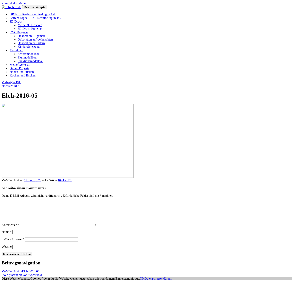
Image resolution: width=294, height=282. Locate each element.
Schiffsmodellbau (29, 54)
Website (7, 246)
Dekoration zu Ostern (31, 43)
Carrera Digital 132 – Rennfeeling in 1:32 (36, 18)
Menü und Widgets (34, 7)
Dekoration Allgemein (32, 36)
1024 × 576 (65, 180)
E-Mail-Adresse (13, 239)
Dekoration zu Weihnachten (35, 39)
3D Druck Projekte (30, 28)
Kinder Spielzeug (29, 46)
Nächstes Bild (10, 85)
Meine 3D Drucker (30, 25)
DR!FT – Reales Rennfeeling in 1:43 (33, 14)
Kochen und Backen (23, 75)
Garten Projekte (19, 68)
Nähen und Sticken (22, 71)
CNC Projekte (19, 32)
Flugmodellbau (27, 57)
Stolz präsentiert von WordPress (22, 275)
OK (142, 278)
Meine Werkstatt (20, 64)
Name (7, 231)
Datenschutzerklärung (158, 278)
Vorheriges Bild (11, 82)
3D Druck (16, 21)
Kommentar (10, 224)
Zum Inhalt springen (14, 3)
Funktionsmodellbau (30, 61)
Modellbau (16, 50)
